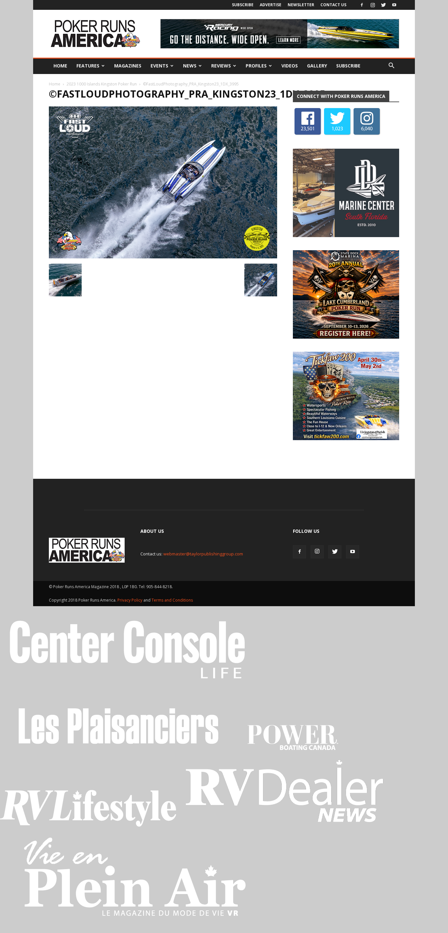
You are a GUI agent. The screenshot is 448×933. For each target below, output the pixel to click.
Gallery (317, 66)
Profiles (256, 66)
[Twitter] (383, 5)
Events (159, 66)
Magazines (127, 66)
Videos (289, 66)
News (189, 66)
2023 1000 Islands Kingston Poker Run (102, 84)
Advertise (270, 5)
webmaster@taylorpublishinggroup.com (203, 554)
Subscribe (243, 5)
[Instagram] (372, 5)
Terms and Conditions (172, 600)
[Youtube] (394, 5)
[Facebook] (362, 5)
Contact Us (333, 5)
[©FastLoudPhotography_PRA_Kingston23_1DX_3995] (163, 256)
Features (87, 66)
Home (60, 66)
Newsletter (301, 5)
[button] (391, 66)
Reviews (221, 66)
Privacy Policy (130, 600)
